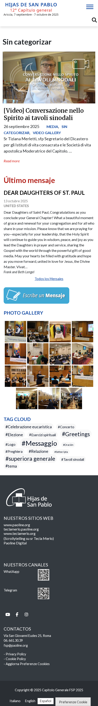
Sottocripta (62, 451)
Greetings (77, 434)
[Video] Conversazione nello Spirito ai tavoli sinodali (44, 114)
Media (52, 126)
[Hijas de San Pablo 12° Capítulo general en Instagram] (26, 614)
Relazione (39, 451)
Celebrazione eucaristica (30, 426)
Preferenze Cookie (73, 702)
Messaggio (41, 443)
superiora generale (32, 458)
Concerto (67, 427)
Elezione (15, 434)
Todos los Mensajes (49, 279)
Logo (11, 444)
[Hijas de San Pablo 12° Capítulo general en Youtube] (8, 614)
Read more (12, 161)
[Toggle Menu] (89, 7)
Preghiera (15, 451)
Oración (68, 444)
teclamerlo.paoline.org (21, 529)
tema (12, 465)
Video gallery (47, 132)
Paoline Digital (15, 543)
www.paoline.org (17, 525)
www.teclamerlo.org (20, 533)
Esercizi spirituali (43, 435)
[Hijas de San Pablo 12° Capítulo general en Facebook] (17, 614)
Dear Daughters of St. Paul (44, 192)
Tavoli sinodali (73, 459)
